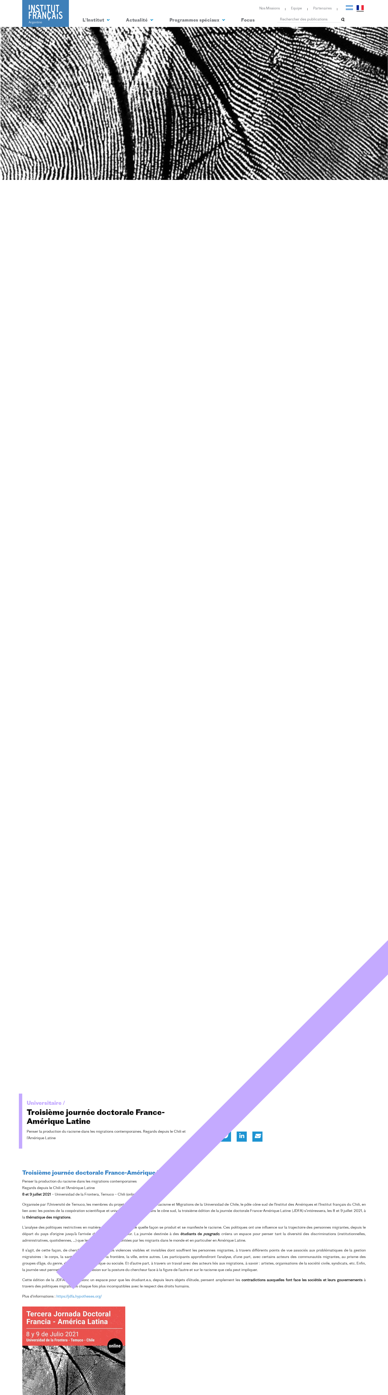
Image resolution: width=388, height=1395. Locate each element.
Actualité (137, 20)
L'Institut (94, 20)
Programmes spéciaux (195, 20)
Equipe (296, 8)
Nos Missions (269, 8)
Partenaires (322, 8)
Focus (248, 20)
